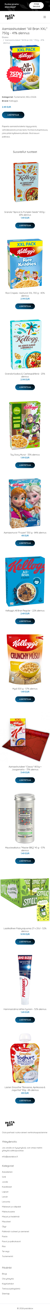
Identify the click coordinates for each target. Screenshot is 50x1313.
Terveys (5, 1251)
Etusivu (5, 37)
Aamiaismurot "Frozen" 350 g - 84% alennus (25, 532)
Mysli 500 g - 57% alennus (25, 688)
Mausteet (6, 1221)
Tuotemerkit (19, 97)
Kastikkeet (7, 1187)
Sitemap (6, 1293)
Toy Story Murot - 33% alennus (25, 454)
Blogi (4, 1273)
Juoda (5, 1182)
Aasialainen (7, 1172)
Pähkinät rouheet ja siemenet (15, 1231)
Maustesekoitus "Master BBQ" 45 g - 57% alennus (25, 849)
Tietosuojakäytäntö (11, 1288)
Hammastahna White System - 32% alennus (25, 1009)
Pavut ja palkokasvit (11, 1241)
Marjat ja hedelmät (10, 1216)
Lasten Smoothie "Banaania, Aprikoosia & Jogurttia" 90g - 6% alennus (25, 1088)
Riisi (4, 1246)
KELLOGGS (31, 97)
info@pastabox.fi (10, 1156)
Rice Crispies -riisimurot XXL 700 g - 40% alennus (25, 294)
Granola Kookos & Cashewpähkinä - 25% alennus (25, 375)
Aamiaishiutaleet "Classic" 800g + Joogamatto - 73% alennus (25, 768)
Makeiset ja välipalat (11, 1206)
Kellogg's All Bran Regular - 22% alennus (25, 610)
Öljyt (4, 1226)
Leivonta (6, 1201)
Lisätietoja (13, 115)
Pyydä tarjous (36, 5)
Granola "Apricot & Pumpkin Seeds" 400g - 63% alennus (25, 213)
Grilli (4, 1177)
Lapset (5, 1191)
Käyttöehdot (8, 1283)
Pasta (4, 1236)
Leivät (5, 1196)
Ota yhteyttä (8, 1278)
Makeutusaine (8, 1211)
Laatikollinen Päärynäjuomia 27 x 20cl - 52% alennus (25, 930)
